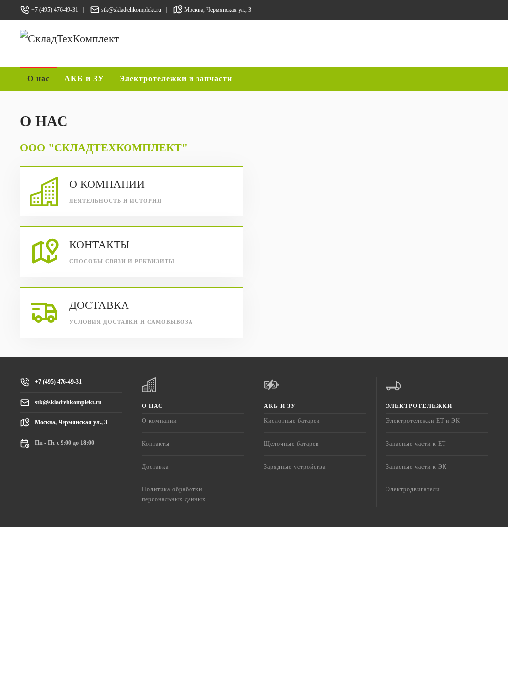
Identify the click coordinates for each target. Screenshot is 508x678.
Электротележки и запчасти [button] (175, 78)
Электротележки (419, 406)
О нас (152, 406)
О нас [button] (38, 78)
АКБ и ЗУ (280, 406)
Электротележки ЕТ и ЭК (423, 420)
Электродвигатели (413, 489)
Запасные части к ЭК (416, 466)
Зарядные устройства (295, 466)
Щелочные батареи (291, 443)
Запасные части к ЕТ (416, 443)
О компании (159, 420)
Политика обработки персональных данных (174, 494)
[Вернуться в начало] (131, 43)
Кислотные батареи (292, 420)
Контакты (156, 443)
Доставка (155, 466)
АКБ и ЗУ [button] (84, 78)
